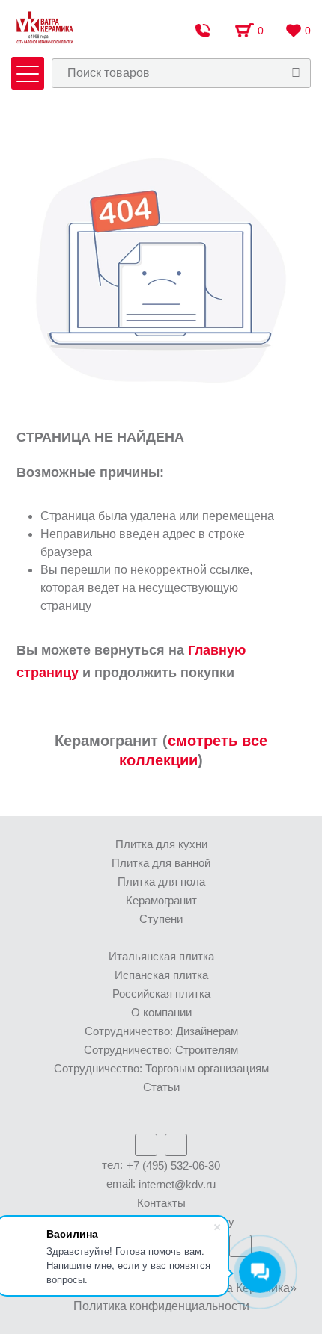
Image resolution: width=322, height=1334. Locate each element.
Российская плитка (161, 993)
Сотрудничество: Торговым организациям (161, 1068)
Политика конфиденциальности (161, 1306)
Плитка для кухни (161, 844)
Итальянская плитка (161, 956)
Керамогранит (161, 900)
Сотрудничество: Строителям (161, 1049)
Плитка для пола (161, 881)
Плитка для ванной (161, 862)
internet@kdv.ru (177, 1184)
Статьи (161, 1087)
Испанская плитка (161, 975)
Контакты (161, 1202)
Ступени (161, 919)
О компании (161, 1012)
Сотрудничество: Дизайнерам (161, 1031)
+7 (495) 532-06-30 (173, 1165)
